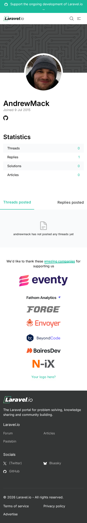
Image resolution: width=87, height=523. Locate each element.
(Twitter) (15, 463)
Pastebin (9, 441)
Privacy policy (54, 506)
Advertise (10, 514)
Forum (8, 433)
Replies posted (70, 202)
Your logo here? (43, 377)
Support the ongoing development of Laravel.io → (46, 6)
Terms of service (16, 506)
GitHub (14, 471)
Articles (49, 433)
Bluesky (54, 463)
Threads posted (17, 202)
